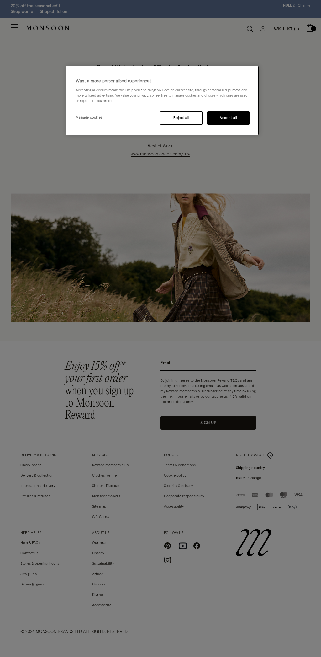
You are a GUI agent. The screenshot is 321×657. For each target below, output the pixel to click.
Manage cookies (89, 117)
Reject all (181, 118)
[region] (162, 100)
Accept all (228, 118)
